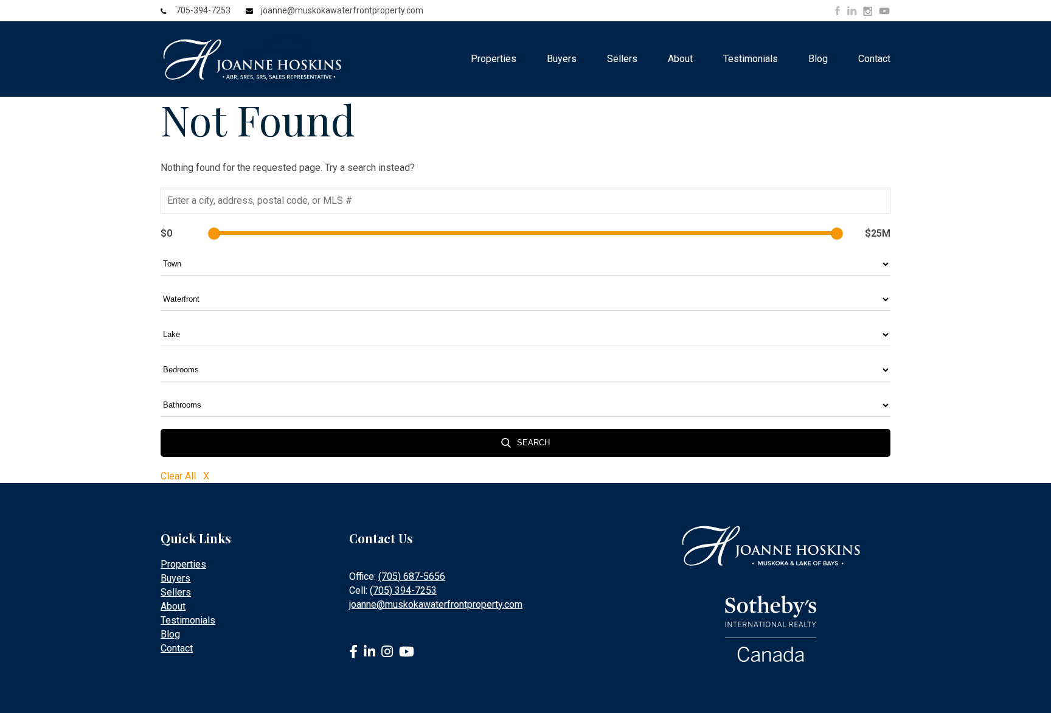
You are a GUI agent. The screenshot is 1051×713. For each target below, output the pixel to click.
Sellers (622, 58)
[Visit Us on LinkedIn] (852, 10)
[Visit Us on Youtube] (884, 13)
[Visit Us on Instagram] (867, 11)
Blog (818, 58)
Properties (493, 58)
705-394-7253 (203, 10)
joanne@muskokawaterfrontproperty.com (342, 10)
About (680, 58)
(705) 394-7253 (403, 590)
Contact (874, 58)
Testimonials (750, 58)
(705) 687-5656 (411, 576)
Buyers (562, 58)
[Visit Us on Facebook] (837, 10)
